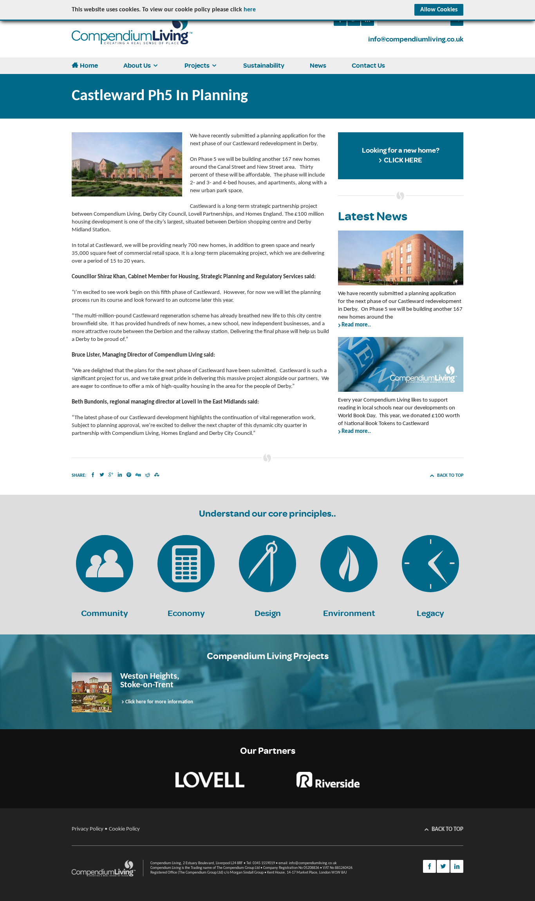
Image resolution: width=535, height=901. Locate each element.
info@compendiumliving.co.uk (415, 39)
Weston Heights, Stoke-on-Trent (149, 681)
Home (89, 65)
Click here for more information (159, 702)
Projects (197, 65)
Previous (37, 692)
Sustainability (263, 65)
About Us (137, 65)
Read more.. (356, 325)
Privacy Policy (87, 829)
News (318, 65)
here (250, 10)
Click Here (403, 160)
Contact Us (368, 65)
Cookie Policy (124, 829)
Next (498, 692)
